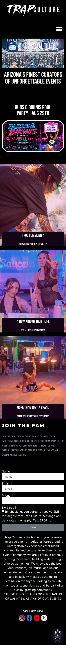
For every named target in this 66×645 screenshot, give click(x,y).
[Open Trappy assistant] (57, 635)
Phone (6, 495)
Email (6, 483)
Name (6, 471)
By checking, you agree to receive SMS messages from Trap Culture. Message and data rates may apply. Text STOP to (31, 516)
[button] (59, 29)
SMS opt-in (9, 507)
